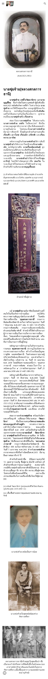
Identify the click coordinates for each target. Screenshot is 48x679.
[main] (24, 73)
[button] (3, 3)
